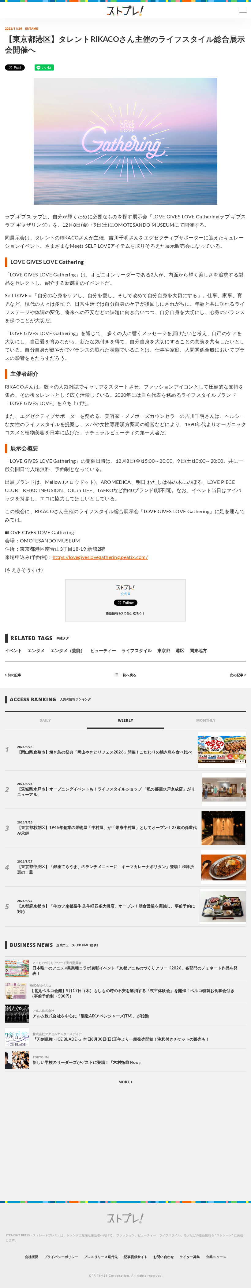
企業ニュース (216, 1257)
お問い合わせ (163, 1257)
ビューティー (103, 651)
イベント (13, 651)
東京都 (163, 651)
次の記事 (237, 675)
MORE (124, 1082)
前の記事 (14, 675)
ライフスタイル (137, 651)
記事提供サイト (135, 1257)
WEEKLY (125, 720)
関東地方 (198, 651)
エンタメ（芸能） (68, 651)
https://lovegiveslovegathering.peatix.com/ (100, 557)
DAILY (45, 720)
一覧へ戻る (127, 675)
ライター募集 (190, 1257)
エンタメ (36, 651)
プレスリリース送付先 (101, 1257)
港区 (180, 651)
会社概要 (31, 1257)
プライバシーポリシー (61, 1257)
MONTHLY (205, 720)
